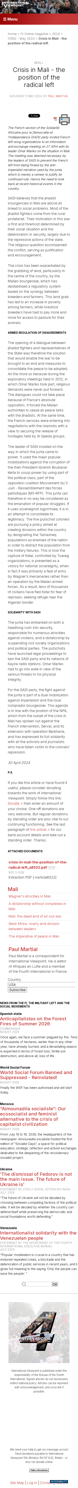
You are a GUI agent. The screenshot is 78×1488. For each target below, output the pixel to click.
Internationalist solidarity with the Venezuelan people (38, 1235)
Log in (32, 1483)
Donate (13, 803)
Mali (13, 889)
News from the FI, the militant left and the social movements (35, 1005)
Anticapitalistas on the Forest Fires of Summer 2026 (33, 1021)
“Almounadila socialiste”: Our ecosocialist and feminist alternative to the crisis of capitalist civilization (33, 1116)
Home (12, 34)
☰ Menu (10, 19)
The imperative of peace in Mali (34, 936)
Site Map (17, 1483)
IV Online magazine (34, 34)
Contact (46, 1483)
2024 (56, 34)
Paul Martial (58, 96)
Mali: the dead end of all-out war (35, 916)
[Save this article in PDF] (56, 118)
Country (14, 979)
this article (38, 829)
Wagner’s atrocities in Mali (30, 896)
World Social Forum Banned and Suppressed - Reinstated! (36, 1075)
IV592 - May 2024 (21, 38)
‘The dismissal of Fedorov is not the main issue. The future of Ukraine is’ (36, 1179)
